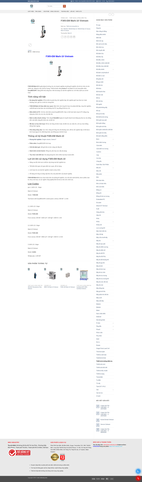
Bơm (97, 139)
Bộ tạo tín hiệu (100, 113)
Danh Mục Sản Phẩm (102, 164)
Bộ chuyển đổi (100, 50)
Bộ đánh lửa (100, 53)
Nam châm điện (101, 313)
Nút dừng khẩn (100, 320)
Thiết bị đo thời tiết (101, 367)
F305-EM (65, 28)
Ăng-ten (98, 28)
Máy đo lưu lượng (101, 275)
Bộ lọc (98, 98)
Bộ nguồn (99, 104)
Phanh (98, 329)
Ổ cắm (98, 323)
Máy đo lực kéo (100, 272)
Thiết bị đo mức (100, 364)
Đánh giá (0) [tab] (36, 52)
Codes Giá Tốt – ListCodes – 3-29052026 (105, 430)
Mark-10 (69, 33)
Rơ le (98, 342)
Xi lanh (98, 396)
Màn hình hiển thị (101, 231)
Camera (98, 152)
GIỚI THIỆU (31, 11)
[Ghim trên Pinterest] (71, 36)
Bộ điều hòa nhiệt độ (102, 66)
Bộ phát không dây (101, 107)
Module (98, 307)
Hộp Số (98, 215)
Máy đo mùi (99, 285)
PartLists (79, 11)
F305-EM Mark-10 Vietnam (83, 28)
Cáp (97, 155)
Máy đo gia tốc (100, 263)
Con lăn (98, 158)
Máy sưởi (99, 297)
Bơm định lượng (101, 142)
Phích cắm (99, 332)
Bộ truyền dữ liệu (101, 126)
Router (98, 345)
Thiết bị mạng (100, 374)
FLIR (97, 209)
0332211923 (96, 446)
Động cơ (98, 190)
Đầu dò (98, 167)
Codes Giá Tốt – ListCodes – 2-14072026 (105, 407)
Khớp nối (99, 224)
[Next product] (110, 14)
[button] (30, 45)
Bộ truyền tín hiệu (101, 133)
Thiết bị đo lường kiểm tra (104, 361)
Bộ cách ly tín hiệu (101, 44)
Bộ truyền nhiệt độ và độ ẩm (104, 129)
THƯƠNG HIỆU (65, 11)
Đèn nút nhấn (100, 186)
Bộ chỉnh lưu (100, 47)
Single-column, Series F (43, 139)
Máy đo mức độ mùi (102, 282)
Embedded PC (100, 199)
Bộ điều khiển (100, 69)
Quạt (97, 339)
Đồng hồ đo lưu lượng (102, 196)
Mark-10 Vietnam (65, 30)
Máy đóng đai (100, 288)
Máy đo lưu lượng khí (102, 278)
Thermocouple (100, 351)
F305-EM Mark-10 (72, 28)
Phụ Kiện (99, 335)
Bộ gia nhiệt (99, 82)
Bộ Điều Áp (99, 56)
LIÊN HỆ (72, 11)
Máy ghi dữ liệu (100, 291)
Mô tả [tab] (29, 52)
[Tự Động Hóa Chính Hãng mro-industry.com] (36, 6)
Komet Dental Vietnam (107, 419)
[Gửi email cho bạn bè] (68, 36)
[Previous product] (113, 14)
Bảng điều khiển (101, 34)
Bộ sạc (98, 110)
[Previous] (28, 279)
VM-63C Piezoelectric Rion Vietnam (35, 287)
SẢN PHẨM (46, 11)
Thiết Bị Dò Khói (101, 358)
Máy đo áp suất (100, 244)
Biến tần (98, 37)
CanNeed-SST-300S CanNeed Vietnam (82, 287)
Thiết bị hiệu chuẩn (101, 370)
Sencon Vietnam (105, 424)
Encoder (98, 202)
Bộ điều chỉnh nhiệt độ (102, 63)
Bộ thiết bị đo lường (102, 117)
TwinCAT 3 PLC (101, 386)
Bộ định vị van (100, 75)
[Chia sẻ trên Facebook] (62, 36)
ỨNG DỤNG (38, 11)
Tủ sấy (98, 383)
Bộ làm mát (99, 94)
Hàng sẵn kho (54, 11)
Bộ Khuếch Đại (100, 91)
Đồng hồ (98, 193)
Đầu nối (98, 171)
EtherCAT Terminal (101, 205)
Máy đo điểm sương (102, 247)
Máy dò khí (99, 266)
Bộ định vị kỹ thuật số (102, 72)
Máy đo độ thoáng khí (102, 259)
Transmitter (99, 377)
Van (97, 389)
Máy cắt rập (99, 234)
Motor (98, 310)
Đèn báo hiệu (100, 180)
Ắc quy (98, 25)
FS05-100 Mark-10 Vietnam (67, 287)
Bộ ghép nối (99, 79)
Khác (97, 218)
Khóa (97, 221)
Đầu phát (99, 174)
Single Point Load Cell (102, 348)
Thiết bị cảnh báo (101, 354)
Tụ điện (98, 380)
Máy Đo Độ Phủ (101, 256)
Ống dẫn (98, 326)
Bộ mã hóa (99, 101)
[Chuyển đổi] (113, 50)
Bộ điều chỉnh (100, 60)
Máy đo (98, 240)
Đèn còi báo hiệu (101, 183)
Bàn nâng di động (101, 31)
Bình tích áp (99, 41)
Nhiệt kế (98, 316)
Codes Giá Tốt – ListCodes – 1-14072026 (105, 414)
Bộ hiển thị (99, 85)
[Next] (91, 279)
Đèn (97, 177)
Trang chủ (64, 18)
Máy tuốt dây (100, 301)
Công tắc (99, 161)
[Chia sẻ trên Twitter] (65, 36)
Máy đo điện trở (100, 250)
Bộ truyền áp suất (101, 120)
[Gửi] (64, 6)
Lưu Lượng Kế (100, 228)
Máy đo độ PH (100, 253)
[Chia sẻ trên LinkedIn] (74, 36)
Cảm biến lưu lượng (102, 148)
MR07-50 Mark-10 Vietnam (51, 287)
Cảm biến (99, 145)
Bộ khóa (98, 88)
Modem (98, 304)
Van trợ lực (99, 393)
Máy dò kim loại (100, 269)
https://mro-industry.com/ (115, 446)
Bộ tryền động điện (101, 136)
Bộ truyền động (100, 123)
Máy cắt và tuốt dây (101, 237)
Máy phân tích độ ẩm (102, 294)
